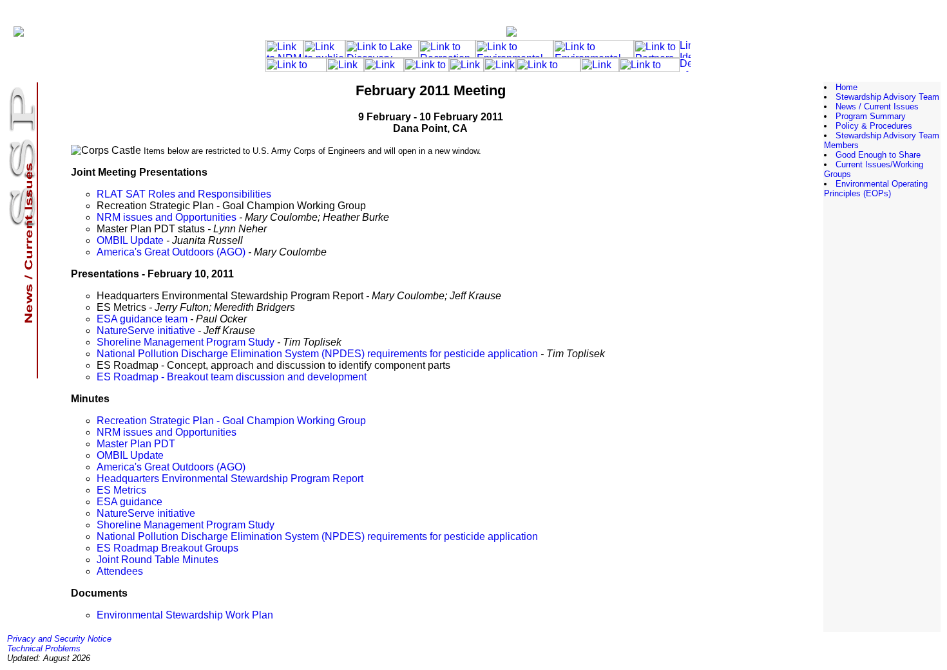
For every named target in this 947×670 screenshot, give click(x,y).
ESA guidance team (142, 318)
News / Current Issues (877, 106)
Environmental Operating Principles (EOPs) (876, 188)
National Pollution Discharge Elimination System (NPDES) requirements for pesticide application (317, 353)
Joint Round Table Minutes (157, 559)
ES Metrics (121, 490)
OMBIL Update (130, 240)
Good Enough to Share (878, 155)
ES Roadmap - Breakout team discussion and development (232, 376)
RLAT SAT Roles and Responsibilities (184, 194)
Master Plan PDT (136, 443)
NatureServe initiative (146, 330)
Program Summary (871, 116)
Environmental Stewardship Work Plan (185, 615)
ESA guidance (129, 501)
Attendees (120, 571)
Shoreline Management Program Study (185, 342)
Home (846, 87)
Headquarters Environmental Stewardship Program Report (230, 478)
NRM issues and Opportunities (166, 217)
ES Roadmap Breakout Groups (167, 548)
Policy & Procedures (874, 126)
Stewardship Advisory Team (887, 97)
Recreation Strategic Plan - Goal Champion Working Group (231, 420)
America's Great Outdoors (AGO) (171, 252)
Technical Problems (44, 648)
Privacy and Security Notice (59, 639)
